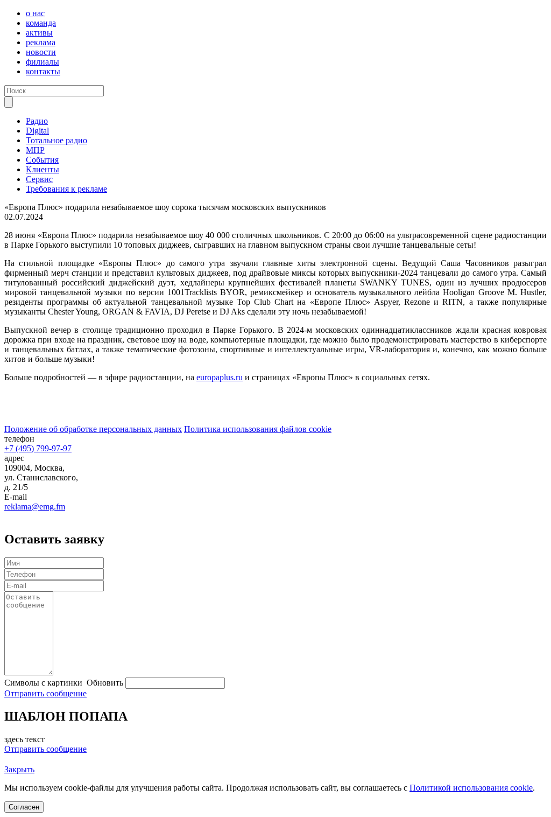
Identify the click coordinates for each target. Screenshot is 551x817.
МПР (35, 150)
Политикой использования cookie (471, 787)
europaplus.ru (219, 377)
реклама (40, 42)
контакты (43, 71)
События (42, 159)
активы (39, 32)
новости (41, 52)
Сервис (39, 179)
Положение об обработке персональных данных (93, 429)
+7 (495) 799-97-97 (38, 448)
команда (41, 22)
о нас (35, 13)
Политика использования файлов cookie (257, 429)
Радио (37, 120)
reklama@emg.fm (34, 506)
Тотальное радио (56, 140)
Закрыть (19, 769)
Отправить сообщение (45, 693)
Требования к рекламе (66, 188)
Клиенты (42, 169)
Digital (37, 130)
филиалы (42, 61)
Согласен (24, 807)
